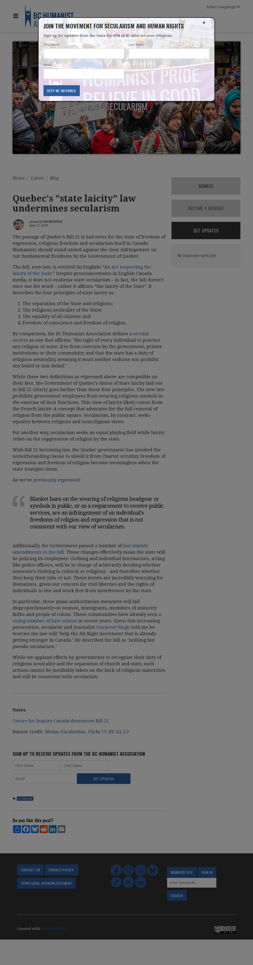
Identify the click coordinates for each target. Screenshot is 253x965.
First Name (51, 44)
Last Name (136, 44)
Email (47, 65)
